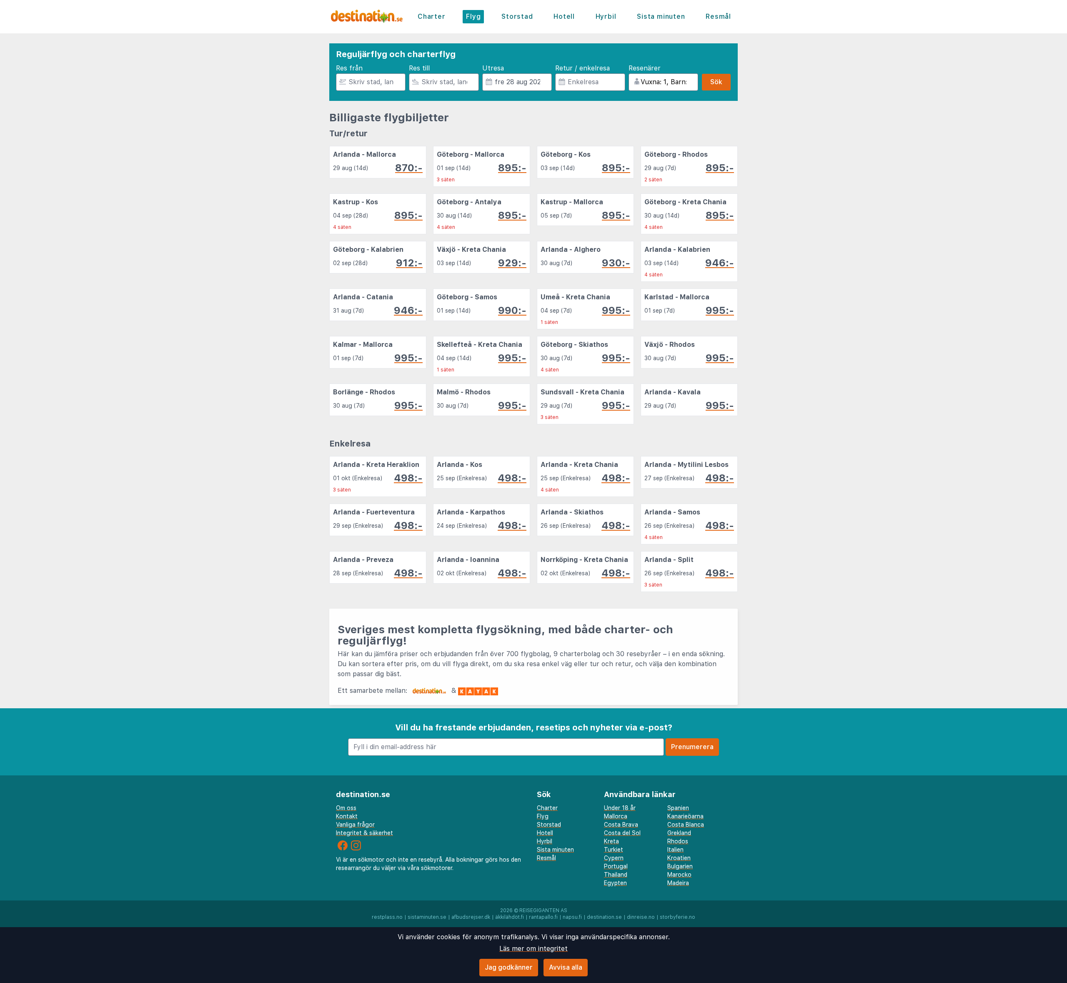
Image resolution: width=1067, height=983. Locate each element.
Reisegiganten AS (543, 910)
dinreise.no (641, 917)
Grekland (679, 833)
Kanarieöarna (685, 816)
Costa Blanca (685, 824)
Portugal (616, 866)
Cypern (614, 858)
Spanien (678, 808)
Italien (675, 849)
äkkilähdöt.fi (509, 917)
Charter (432, 16)
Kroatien (679, 858)
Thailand (615, 874)
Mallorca (615, 816)
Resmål (718, 16)
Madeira (678, 883)
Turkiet (613, 849)
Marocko (679, 874)
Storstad (517, 16)
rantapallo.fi (543, 917)
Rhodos (677, 841)
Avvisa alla (565, 967)
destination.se (604, 917)
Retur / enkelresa (582, 68)
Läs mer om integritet (533, 949)
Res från (349, 68)
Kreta (611, 841)
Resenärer (645, 68)
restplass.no (387, 917)
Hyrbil (606, 16)
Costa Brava (621, 824)
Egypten (615, 883)
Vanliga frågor (355, 824)
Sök (716, 82)
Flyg (473, 16)
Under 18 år (620, 808)
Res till (419, 68)
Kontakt (347, 816)
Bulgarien (680, 866)
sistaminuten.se (427, 917)
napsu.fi (572, 917)
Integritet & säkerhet (364, 833)
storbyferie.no (677, 917)
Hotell (564, 16)
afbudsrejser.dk (470, 917)
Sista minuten (661, 16)
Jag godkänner (509, 967)
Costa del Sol (622, 833)
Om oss (346, 808)
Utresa (493, 68)
